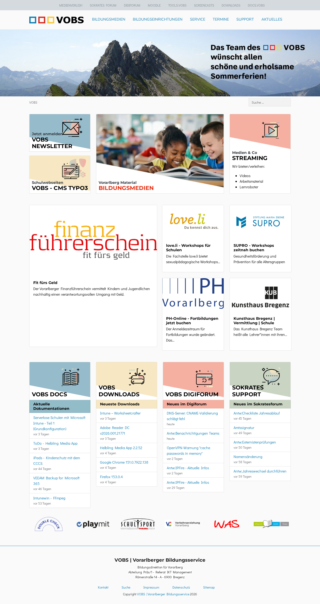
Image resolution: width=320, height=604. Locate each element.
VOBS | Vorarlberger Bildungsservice (163, 594)
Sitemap (209, 587)
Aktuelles (271, 19)
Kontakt (103, 587)
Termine (221, 19)
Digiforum (132, 5)
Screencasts (204, 5)
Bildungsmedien (108, 19)
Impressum (151, 587)
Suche (126, 587)
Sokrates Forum (103, 5)
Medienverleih (70, 5)
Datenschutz (181, 587)
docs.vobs (256, 5)
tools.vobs (177, 5)
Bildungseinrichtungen (157, 19)
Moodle (154, 5)
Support (245, 19)
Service (197, 19)
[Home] (56, 20)
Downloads (231, 5)
